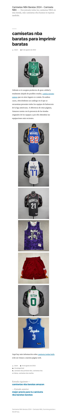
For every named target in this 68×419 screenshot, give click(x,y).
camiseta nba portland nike (23, 371)
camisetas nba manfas (26, 373)
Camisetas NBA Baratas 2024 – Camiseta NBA (27, 409)
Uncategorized (19, 368)
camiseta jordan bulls (46, 354)
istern (16, 50)
